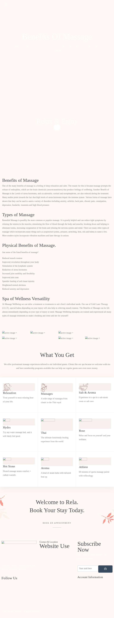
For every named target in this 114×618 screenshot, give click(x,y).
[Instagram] (19, 602)
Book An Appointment (57, 523)
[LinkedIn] (19, 596)
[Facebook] (19, 584)
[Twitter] (19, 590)
